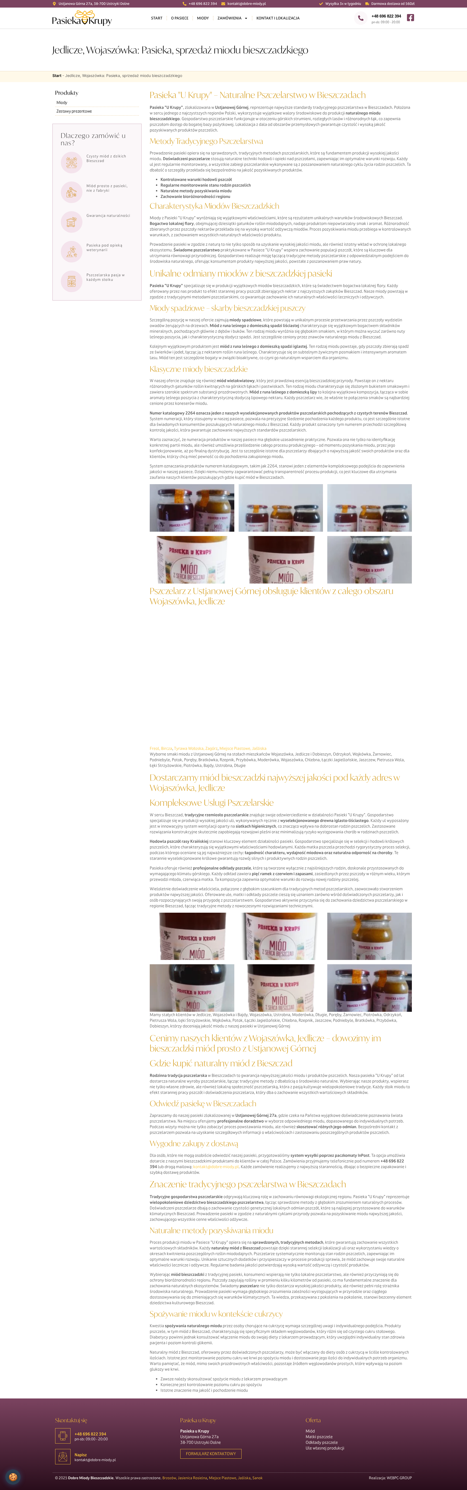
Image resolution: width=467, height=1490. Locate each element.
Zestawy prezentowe (74, 111)
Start (156, 18)
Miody (203, 18)
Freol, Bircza (161, 748)
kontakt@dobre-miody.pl (216, 1166)
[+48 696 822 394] (361, 18)
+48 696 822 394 (386, 16)
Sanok (257, 1477)
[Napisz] (63, 1456)
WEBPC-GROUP (399, 1477)
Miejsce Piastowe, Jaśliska (242, 748)
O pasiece (179, 18)
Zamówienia (230, 18)
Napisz (81, 1454)
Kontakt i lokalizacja (278, 18)
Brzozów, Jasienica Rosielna (184, 1477)
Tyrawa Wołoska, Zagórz (196, 748)
